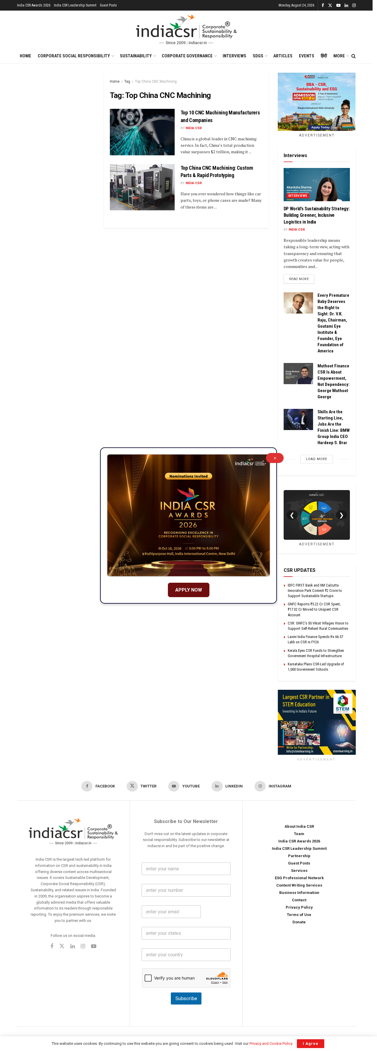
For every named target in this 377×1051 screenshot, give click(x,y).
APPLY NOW (188, 590)
